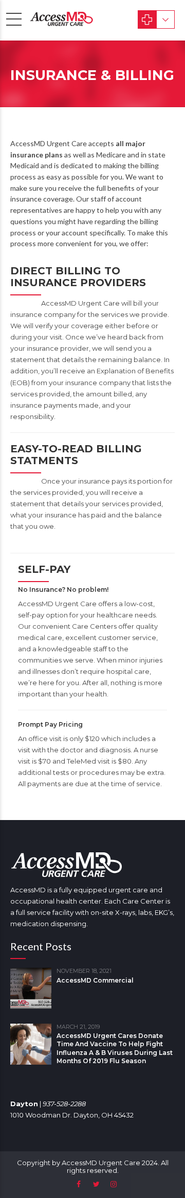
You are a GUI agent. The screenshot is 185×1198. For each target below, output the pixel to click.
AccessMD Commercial (95, 980)
